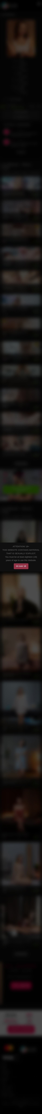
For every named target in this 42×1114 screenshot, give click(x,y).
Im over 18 (21, 566)
